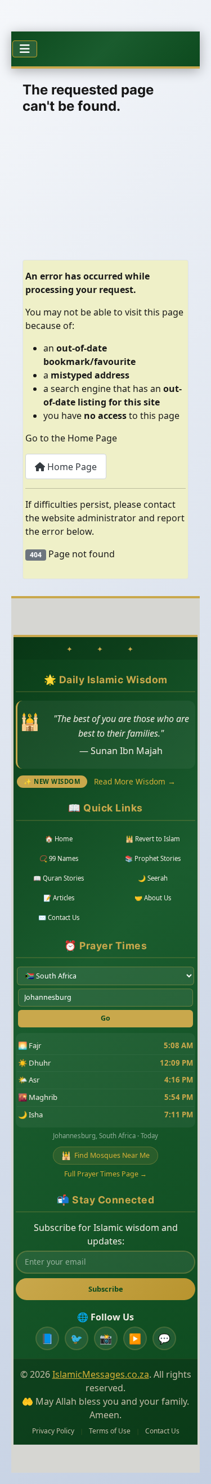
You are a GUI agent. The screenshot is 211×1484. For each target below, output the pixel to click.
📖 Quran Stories (58, 878)
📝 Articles (58, 898)
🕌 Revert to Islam (152, 839)
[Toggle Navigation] (24, 48)
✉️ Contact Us (58, 917)
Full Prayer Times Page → (105, 1174)
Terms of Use (110, 1431)
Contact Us (162, 1431)
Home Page (71, 467)
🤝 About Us (152, 898)
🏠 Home (59, 839)
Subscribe (105, 1289)
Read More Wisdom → (135, 781)
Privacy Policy (53, 1431)
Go (105, 1018)
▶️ (135, 1338)
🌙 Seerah (153, 878)
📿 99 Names (58, 858)
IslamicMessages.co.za (100, 1374)
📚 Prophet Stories (153, 858)
